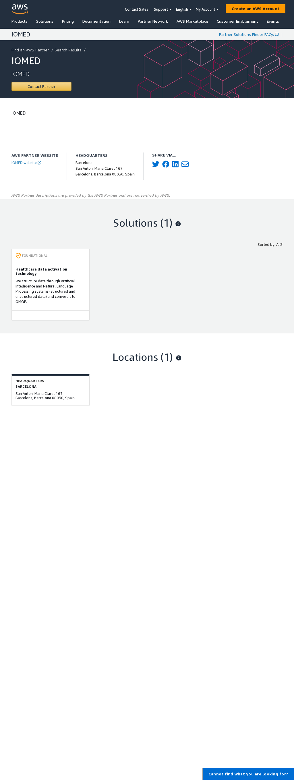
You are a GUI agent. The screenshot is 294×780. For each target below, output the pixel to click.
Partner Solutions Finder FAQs (246, 34)
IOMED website (24, 162)
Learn (124, 21)
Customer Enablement (237, 21)
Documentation (96, 21)
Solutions (44, 21)
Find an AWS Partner (30, 49)
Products (19, 21)
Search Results (68, 49)
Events (273, 21)
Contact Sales (136, 9)
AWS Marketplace (192, 21)
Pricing (68, 21)
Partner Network (153, 21)
